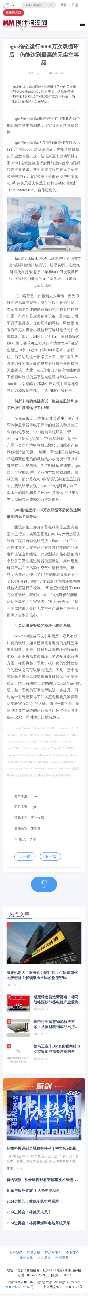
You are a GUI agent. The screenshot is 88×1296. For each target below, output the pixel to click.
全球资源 (62, 1257)
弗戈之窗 (33, 1252)
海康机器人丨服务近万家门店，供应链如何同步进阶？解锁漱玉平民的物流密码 (42, 975)
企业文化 (26, 1257)
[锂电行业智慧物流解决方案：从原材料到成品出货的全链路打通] (18, 1028)
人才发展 (44, 1257)
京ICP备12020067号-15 (22, 1287)
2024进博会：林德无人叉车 (29, 1212)
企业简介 (72, 1252)
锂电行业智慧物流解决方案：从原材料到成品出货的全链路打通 (56, 1024)
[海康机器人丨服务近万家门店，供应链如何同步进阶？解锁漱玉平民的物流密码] (44, 943)
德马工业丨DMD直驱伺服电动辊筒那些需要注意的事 (57, 1048)
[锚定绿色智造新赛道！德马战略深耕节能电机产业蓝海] (18, 1003)
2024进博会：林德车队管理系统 (33, 1201)
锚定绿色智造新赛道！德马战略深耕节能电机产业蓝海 (56, 999)
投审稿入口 (13, 12)
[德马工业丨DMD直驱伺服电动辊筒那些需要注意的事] (18, 1055)
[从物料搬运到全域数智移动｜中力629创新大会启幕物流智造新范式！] (44, 1115)
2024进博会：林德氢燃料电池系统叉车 (38, 1223)
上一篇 (25, 856)
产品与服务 (53, 1252)
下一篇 (50, 856)
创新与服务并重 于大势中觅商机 (33, 1190)
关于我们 (15, 1252)
